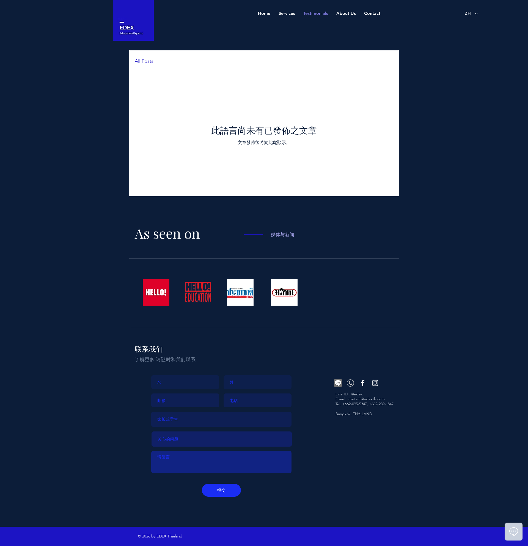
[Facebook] (363, 383)
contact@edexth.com (366, 398)
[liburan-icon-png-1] (338, 383)
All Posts (144, 61)
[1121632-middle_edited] (350, 383)
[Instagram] (375, 383)
